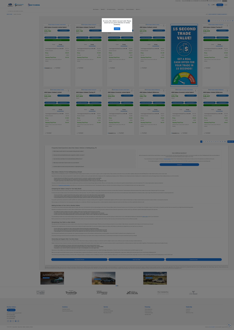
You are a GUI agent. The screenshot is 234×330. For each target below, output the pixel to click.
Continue (117, 28)
